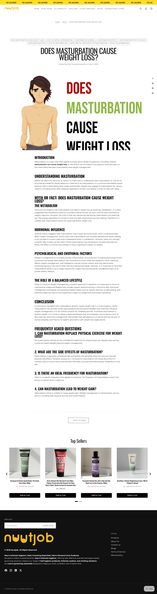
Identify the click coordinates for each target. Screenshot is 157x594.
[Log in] (146, 9)
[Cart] (151, 9)
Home (36, 9)
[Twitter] (20, 570)
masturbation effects (107, 40)
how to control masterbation (59, 40)
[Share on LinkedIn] (152, 88)
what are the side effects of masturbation (88, 43)
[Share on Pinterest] (152, 83)
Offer (100, 9)
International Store (114, 9)
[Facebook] (5, 570)
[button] (140, 9)
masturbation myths (37, 43)
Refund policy (117, 555)
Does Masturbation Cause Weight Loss (27, 40)
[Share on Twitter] (152, 78)
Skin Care (73, 9)
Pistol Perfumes (87, 9)
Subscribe (48, 525)
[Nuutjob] (28, 539)
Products (115, 538)
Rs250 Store (46, 9)
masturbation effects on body (133, 40)
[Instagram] (10, 570)
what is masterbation (119, 43)
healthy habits (75, 290)
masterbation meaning (85, 40)
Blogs (113, 548)
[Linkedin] (15, 570)
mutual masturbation (58, 43)
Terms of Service (118, 552)
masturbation (106, 186)
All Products (60, 9)
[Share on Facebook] (152, 93)
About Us (115, 541)
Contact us (115, 545)
